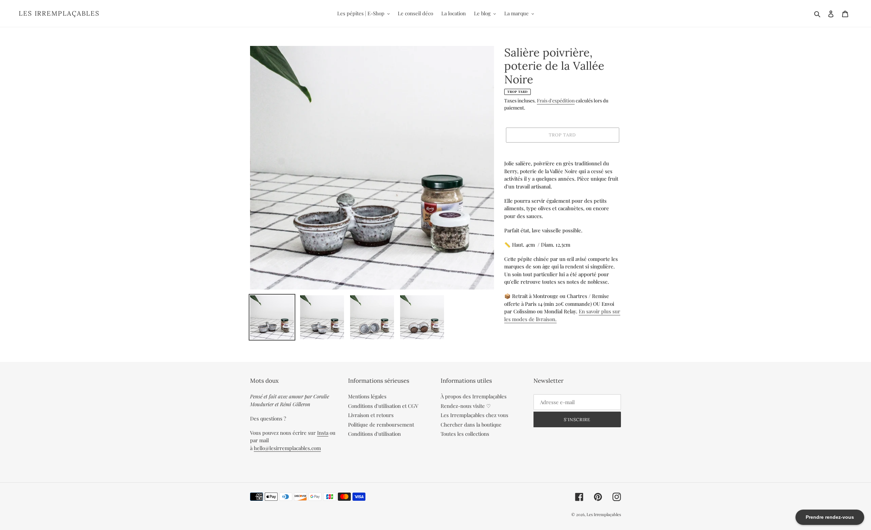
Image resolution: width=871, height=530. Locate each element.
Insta (322, 432)
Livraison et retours (371, 415)
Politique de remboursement (381, 424)
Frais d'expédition (556, 100)
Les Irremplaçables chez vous (474, 415)
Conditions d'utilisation (374, 433)
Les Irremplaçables (59, 13)
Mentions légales (367, 396)
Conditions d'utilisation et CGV (383, 405)
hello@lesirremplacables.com (287, 448)
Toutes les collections (465, 433)
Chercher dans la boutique (471, 424)
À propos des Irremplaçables (474, 396)
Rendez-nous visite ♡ (466, 405)
